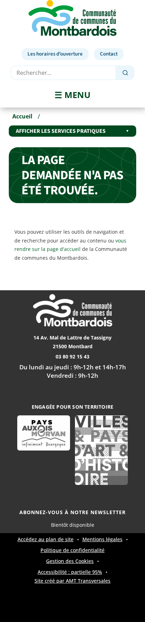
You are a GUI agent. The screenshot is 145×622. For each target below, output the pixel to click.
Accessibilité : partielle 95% (70, 572)
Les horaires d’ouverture (55, 54)
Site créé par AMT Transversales (72, 580)
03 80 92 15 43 (72, 356)
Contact (109, 54)
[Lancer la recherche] (125, 72)
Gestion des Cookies (70, 561)
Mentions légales (102, 539)
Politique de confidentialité (72, 550)
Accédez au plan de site (46, 539)
